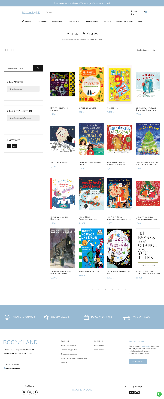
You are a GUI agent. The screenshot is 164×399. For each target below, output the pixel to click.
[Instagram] (29, 392)
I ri (9, 146)
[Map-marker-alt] (35, 392)
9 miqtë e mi (112, 108)
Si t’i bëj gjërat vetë (87, 108)
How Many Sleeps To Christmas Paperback (116, 163)
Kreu (64, 39)
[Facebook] (24, 392)
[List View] (12, 50)
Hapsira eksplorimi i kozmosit (59, 109)
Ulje (14, 146)
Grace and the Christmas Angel (90, 163)
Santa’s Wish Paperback (60, 162)
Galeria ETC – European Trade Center (19, 349)
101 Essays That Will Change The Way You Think (148, 272)
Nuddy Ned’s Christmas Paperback (88, 218)
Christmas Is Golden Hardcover (59, 218)
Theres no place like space (90, 271)
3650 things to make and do (118, 272)
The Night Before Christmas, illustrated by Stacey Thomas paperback (118, 219)
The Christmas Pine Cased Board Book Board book (147, 163)
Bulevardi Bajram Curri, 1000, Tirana (18, 353)
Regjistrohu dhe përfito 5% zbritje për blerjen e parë (82, 3)
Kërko (38, 68)
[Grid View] (6, 50)
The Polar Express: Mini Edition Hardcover (60, 272)
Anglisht (84, 39)
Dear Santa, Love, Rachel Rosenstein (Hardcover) (146, 109)
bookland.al (146, 346)
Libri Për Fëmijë (73, 39)
